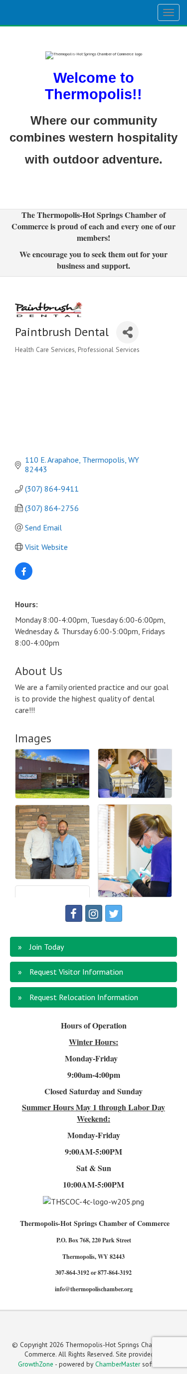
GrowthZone (35, 1364)
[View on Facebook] (23, 577)
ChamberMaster (117, 1364)
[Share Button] (127, 332)
